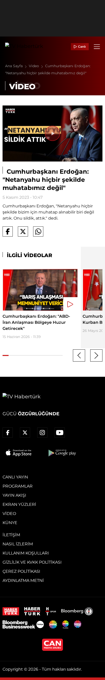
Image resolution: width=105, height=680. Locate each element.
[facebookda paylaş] (8, 231)
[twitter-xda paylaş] (23, 231)
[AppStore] (19, 453)
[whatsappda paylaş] (38, 231)
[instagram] (42, 432)
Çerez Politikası (21, 571)
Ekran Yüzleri (19, 504)
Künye (10, 522)
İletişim (11, 534)
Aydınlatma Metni (23, 580)
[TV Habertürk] (24, 47)
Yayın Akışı (14, 495)
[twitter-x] (25, 432)
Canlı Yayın (15, 477)
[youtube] (60, 432)
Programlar (18, 486)
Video (34, 66)
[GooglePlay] (61, 453)
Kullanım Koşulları (26, 553)
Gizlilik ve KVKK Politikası (32, 562)
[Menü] (97, 47)
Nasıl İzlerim (18, 544)
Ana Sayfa (14, 66)
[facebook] (8, 432)
